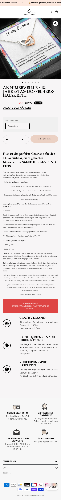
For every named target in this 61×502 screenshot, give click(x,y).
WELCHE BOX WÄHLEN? (17, 107)
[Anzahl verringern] (8, 139)
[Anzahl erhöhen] (24, 139)
